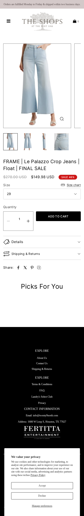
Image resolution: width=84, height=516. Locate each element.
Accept (42, 485)
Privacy (42, 402)
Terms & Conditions (42, 384)
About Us (42, 357)
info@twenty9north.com (45, 415)
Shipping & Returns (42, 368)
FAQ (42, 390)
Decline (42, 495)
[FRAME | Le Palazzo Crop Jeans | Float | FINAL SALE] (18, 267)
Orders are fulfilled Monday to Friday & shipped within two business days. (42, 4)
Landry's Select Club (42, 396)
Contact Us (42, 363)
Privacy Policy (38, 475)
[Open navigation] (8, 21)
